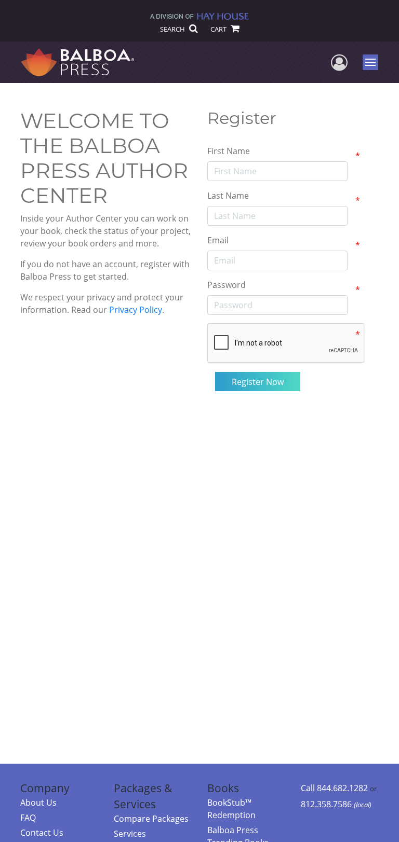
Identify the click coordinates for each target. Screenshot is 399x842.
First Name (228, 151)
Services (130, 833)
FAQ (28, 817)
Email (218, 240)
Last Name (228, 195)
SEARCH (173, 29)
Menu (373, 62)
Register (241, 118)
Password (226, 285)
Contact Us (41, 832)
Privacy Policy (135, 309)
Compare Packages (151, 818)
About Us (38, 802)
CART (219, 29)
